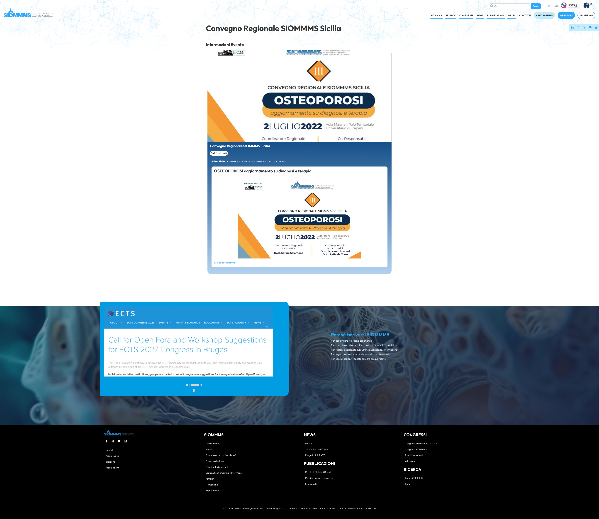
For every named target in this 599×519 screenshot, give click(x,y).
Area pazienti (112, 467)
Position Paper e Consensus (319, 478)
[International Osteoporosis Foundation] (589, 6)
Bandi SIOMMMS (414, 478)
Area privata (112, 456)
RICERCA (451, 15)
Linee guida (311, 484)
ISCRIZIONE (586, 15)
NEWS (480, 15)
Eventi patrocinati (414, 455)
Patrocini (209, 479)
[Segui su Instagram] (125, 441)
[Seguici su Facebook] (578, 27)
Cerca (536, 6)
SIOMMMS (436, 15)
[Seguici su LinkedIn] (572, 27)
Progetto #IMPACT (315, 455)
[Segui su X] (112, 441)
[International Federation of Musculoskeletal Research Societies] (571, 6)
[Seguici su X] (584, 27)
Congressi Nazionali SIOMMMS (421, 443)
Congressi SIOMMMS (416, 449)
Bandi (408, 484)
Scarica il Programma (224, 262)
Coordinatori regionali (216, 467)
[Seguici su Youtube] (590, 27)
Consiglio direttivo (214, 461)
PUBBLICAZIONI (495, 15)
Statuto (209, 449)
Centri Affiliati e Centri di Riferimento (224, 473)
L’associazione (212, 443)
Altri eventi (410, 461)
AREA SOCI (566, 15)
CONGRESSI (466, 15)
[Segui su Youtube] (119, 441)
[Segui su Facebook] (106, 441)
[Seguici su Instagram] (596, 27)
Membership (211, 484)
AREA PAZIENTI (544, 15)
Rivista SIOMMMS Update (318, 472)
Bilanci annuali (212, 490)
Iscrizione (110, 462)
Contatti (110, 450)
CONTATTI (525, 15)
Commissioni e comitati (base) (220, 455)
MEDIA (512, 15)
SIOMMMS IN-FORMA (317, 449)
